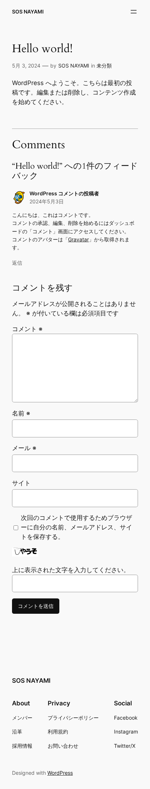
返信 (17, 263)
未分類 (104, 65)
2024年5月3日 (46, 201)
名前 (21, 413)
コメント (27, 329)
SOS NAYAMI (28, 11)
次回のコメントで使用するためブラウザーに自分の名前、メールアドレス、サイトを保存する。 (76, 527)
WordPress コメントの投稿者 (64, 193)
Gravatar (78, 239)
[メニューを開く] (133, 11)
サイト (21, 483)
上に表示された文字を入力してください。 (71, 570)
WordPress (60, 773)
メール (24, 448)
